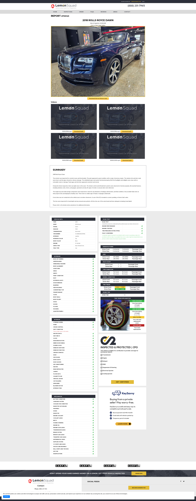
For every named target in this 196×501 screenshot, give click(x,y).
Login (143, 1)
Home (55, 11)
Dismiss (6, 496)
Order (81, 11)
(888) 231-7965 (136, 5)
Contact (127, 11)
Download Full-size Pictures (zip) (98, 98)
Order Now (138, 473)
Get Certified (122, 382)
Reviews (103, 11)
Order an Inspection (136, 1)
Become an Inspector (125, 1)
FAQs (92, 11)
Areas (115, 11)
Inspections (68, 11)
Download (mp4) (78, 131)
